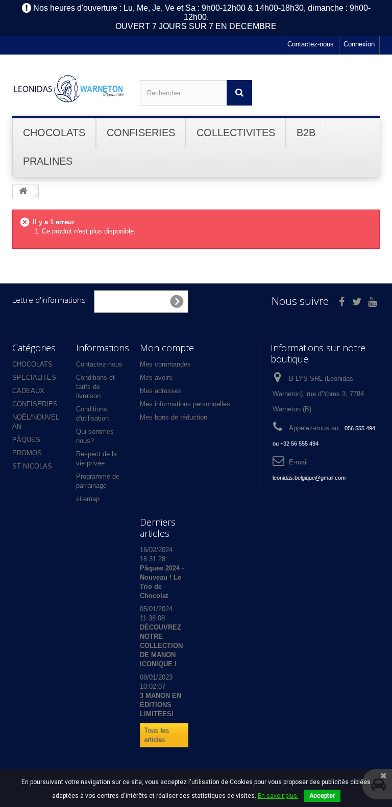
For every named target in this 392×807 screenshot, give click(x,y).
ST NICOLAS (32, 466)
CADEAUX (28, 391)
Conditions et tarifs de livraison (95, 387)
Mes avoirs (156, 377)
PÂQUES (26, 440)
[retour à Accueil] (23, 191)
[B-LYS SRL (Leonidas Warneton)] (68, 88)
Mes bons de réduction (173, 417)
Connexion (359, 44)
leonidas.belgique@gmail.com (309, 478)
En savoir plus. (278, 795)
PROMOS (27, 453)
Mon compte (167, 348)
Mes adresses (161, 391)
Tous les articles (156, 734)
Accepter (322, 795)
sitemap (88, 499)
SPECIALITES (34, 377)
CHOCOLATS (32, 364)
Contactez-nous (310, 44)
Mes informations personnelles (185, 404)
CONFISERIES (35, 404)
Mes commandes (165, 364)
